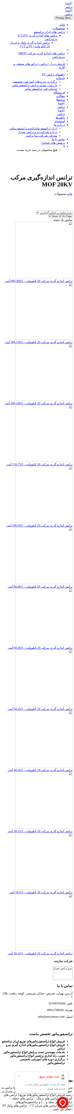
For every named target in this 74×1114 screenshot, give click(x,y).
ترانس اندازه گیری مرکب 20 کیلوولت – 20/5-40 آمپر (40, 770)
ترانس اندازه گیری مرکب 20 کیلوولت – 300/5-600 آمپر (38, 281)
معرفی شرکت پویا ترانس (41, 135)
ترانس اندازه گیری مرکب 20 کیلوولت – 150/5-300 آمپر (38, 342)
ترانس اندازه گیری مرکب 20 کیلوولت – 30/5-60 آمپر (40, 647)
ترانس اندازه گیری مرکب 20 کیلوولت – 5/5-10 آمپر (40, 892)
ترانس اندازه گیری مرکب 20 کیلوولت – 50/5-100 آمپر (39, 525)
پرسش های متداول (53, 142)
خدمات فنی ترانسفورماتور (40, 88)
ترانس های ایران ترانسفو (49, 31)
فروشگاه (59, 92)
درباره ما (59, 124)
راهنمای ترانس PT (53, 74)
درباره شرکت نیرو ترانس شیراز (37, 132)
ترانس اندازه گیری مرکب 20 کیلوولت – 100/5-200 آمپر (38, 403)
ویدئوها (60, 99)
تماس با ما (58, 139)
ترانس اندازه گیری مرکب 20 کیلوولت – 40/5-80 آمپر (40, 586)
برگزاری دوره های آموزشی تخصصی (34, 81)
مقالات (60, 96)
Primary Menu (63, 17)
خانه (62, 24)
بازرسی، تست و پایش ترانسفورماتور (34, 85)
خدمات (60, 78)
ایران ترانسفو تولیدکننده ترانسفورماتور (33, 128)
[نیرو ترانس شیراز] (62, 968)
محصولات (59, 28)
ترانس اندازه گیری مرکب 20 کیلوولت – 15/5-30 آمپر (40, 831)
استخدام (60, 121)
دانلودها (60, 117)
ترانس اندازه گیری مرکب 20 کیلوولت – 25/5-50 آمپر (40, 708)
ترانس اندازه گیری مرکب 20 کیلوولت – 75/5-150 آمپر (39, 464)
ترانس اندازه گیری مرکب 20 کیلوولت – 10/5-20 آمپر (40, 953)
